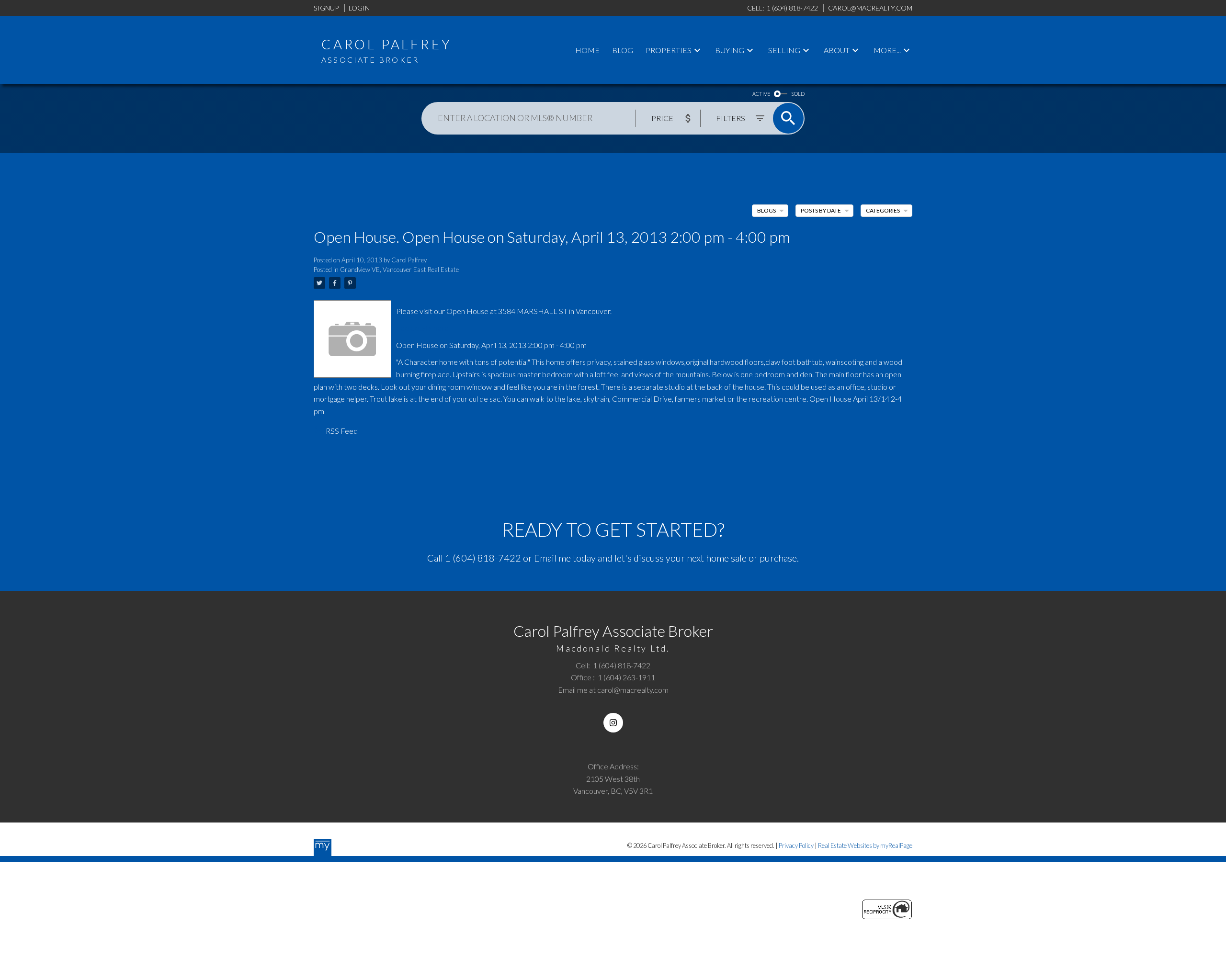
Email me (552, 557)
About (837, 50)
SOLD (798, 93)
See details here (422, 327)
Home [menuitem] (587, 50)
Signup (326, 8)
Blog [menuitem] (622, 50)
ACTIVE (761, 93)
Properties (669, 50)
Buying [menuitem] (729, 50)
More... (887, 50)
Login (359, 8)
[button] (613, 722)
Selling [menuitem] (784, 50)
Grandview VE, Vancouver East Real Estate (399, 269)
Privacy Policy (796, 845)
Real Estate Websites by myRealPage (865, 845)
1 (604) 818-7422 (483, 557)
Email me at (613, 689)
